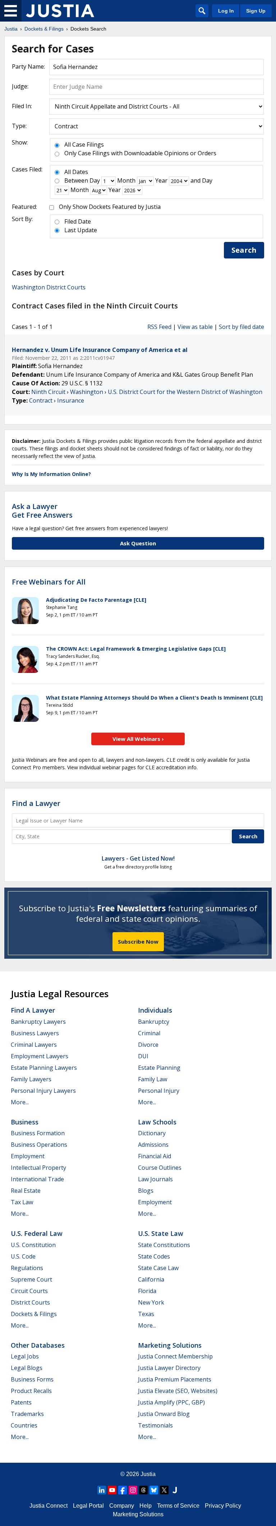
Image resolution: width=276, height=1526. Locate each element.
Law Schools (157, 1122)
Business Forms (32, 1379)
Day (94, 180)
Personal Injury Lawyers (43, 1091)
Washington (86, 392)
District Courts (30, 1302)
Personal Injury (158, 1091)
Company (121, 1506)
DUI (143, 1056)
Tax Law (22, 1202)
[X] (164, 1490)
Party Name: (28, 66)
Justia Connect (48, 1506)
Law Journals (155, 1179)
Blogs (145, 1191)
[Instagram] (133, 1490)
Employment (28, 1156)
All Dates (76, 172)
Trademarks (27, 1414)
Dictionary (152, 1133)
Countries (24, 1425)
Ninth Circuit (48, 392)
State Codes (154, 1256)
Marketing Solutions (170, 1345)
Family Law (152, 1079)
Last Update (80, 230)
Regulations (27, 1268)
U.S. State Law (160, 1233)
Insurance (70, 400)
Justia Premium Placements (174, 1379)
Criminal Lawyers (34, 1045)
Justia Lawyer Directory (169, 1368)
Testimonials (155, 1425)
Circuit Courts (29, 1291)
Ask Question (138, 543)
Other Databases (38, 1345)
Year (161, 180)
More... (20, 1102)
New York (151, 1302)
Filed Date (77, 221)
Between (76, 180)
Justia (148, 1474)
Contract (40, 400)
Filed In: (22, 106)
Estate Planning (159, 1068)
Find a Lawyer (36, 803)
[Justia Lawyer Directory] (174, 1490)
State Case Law (158, 1268)
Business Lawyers (35, 1033)
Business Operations (39, 1145)
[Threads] (143, 1490)
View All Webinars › (138, 738)
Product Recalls (31, 1391)
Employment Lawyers (39, 1056)
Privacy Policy (223, 1506)
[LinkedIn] (101, 1490)
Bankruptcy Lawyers (38, 1022)
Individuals (155, 1010)
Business (24, 1122)
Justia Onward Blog (164, 1414)
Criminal (149, 1033)
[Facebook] (122, 1490)
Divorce (148, 1045)
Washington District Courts (49, 287)
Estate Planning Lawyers (44, 1068)
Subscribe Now (138, 941)
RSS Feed (159, 327)
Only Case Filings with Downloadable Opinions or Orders (140, 153)
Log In (226, 11)
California (151, 1279)
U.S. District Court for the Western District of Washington (185, 392)
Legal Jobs (25, 1356)
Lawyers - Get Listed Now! (138, 858)
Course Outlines (159, 1168)
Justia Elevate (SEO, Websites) (177, 1391)
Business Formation (38, 1133)
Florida (147, 1291)
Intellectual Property (38, 1168)
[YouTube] (112, 1490)
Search (244, 250)
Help (145, 1506)
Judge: (20, 86)
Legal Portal (88, 1506)
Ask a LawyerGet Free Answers (42, 510)
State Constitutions (164, 1245)
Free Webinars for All (49, 582)
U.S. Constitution (33, 1245)
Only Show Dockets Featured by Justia (110, 207)
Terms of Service (178, 1506)
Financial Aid (154, 1156)
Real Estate (26, 1191)
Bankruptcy (153, 1022)
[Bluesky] (154, 1490)
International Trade (37, 1179)
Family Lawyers (31, 1079)
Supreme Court (31, 1279)
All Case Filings (84, 144)
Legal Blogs (26, 1368)
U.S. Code (23, 1256)
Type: (19, 126)
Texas (146, 1314)
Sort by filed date (241, 327)
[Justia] (60, 10)
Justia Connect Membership (175, 1356)
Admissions (153, 1145)
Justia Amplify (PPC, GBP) (171, 1402)
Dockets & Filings (34, 1314)
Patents (21, 1402)
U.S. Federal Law (37, 1233)
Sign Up (256, 11)
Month (126, 180)
